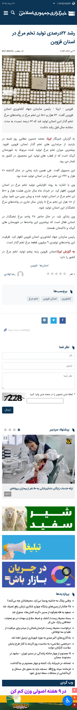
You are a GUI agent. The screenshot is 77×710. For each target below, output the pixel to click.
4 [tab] (5, 430)
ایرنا (43, 13)
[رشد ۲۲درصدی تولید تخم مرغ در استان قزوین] (38, 79)
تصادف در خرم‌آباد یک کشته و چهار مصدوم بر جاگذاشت (40, 663)
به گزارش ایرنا (66, 251)
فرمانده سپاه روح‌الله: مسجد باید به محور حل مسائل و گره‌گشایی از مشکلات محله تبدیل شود (41, 671)
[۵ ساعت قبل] (38, 459)
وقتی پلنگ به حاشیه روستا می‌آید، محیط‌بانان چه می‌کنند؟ (39, 601)
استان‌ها (44, 266)
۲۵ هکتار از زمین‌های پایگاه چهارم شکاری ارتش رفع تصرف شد (37, 606)
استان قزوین (50, 299)
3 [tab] (10, 430)
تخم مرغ (33, 299)
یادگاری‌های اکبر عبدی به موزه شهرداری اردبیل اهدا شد (41, 638)
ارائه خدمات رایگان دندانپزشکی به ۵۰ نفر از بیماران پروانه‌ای (41, 488)
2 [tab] (14, 430)
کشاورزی (66, 299)
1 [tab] (19, 430)
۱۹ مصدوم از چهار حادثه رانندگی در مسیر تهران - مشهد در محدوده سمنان (40, 655)
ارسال (8, 410)
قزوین (33, 266)
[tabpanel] (38, 466)
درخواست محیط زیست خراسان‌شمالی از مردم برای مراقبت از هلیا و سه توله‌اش (38, 630)
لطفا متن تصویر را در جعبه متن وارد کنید (52, 395)
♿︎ (68, 700)
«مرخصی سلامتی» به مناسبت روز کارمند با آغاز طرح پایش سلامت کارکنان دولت (39, 646)
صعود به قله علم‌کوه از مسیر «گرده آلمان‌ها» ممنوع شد (41, 612)
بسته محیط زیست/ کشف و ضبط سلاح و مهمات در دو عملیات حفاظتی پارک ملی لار (38, 620)
